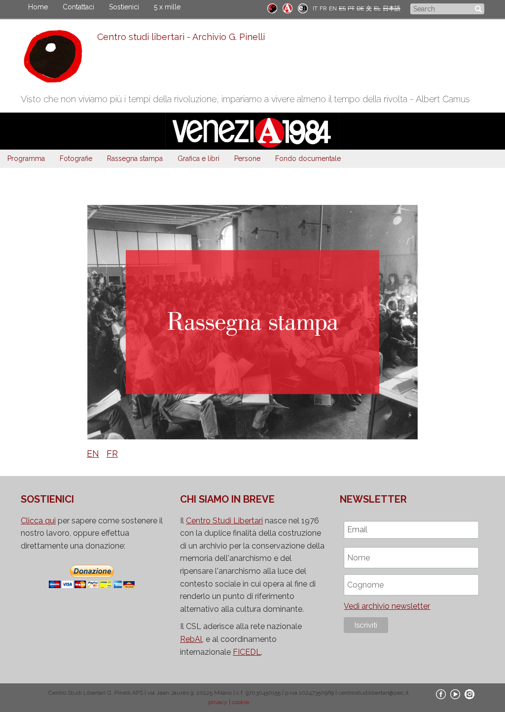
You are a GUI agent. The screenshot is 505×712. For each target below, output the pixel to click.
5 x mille (167, 7)
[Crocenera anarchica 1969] (302, 7)
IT (315, 8)
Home (38, 7)
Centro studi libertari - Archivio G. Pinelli (181, 37)
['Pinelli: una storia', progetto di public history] (272, 7)
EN (333, 8)
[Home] (59, 59)
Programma (26, 158)
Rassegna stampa (135, 158)
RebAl (191, 639)
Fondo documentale (308, 158)
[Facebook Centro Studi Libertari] (440, 693)
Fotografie (76, 158)
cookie (240, 702)
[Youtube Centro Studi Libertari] (455, 693)
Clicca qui (38, 520)
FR (323, 8)
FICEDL (247, 652)
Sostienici (124, 7)
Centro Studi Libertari (224, 520)
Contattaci (78, 7)
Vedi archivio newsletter (387, 606)
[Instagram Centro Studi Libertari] (469, 693)
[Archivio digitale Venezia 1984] (287, 7)
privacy (217, 702)
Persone (247, 158)
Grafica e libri (198, 158)
